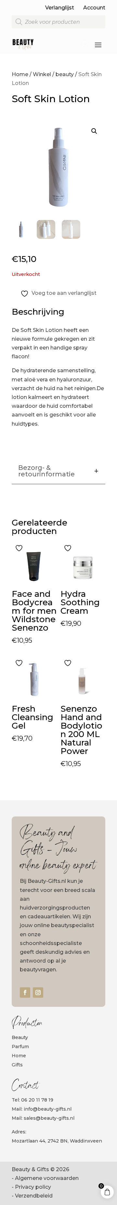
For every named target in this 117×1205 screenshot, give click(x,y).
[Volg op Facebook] (25, 992)
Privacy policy (33, 1187)
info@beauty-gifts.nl (48, 1109)
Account (94, 8)
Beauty (20, 1037)
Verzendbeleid (34, 1196)
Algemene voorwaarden (47, 1178)
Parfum (20, 1046)
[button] (94, 131)
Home (20, 74)
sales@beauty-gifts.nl (49, 1118)
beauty (65, 74)
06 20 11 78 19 (37, 1100)
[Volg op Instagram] (38, 992)
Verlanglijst (59, 8)
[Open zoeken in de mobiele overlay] (58, 21)
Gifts (17, 1065)
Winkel (42, 74)
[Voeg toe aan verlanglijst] (20, 548)
